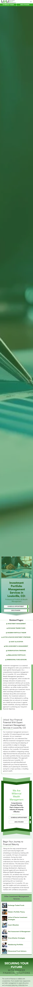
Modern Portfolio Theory (16, 633)
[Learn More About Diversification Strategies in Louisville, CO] (16, 938)
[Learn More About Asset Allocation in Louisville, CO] (16, 925)
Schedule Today (8, 5)
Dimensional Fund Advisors (17, 660)
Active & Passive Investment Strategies (17, 637)
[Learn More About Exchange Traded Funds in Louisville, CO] (16, 905)
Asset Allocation (16, 642)
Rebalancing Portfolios (17, 655)
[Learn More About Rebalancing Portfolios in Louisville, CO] (16, 944)
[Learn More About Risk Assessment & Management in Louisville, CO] (16, 931)
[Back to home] (8, 1)
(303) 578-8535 (24, 5)
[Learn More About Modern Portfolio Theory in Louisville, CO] (16, 912)
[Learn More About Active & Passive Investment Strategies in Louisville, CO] (16, 918)
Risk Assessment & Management (16, 646)
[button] (31, 1)
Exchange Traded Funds (16, 628)
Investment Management (17, 624)
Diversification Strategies (16, 651)
